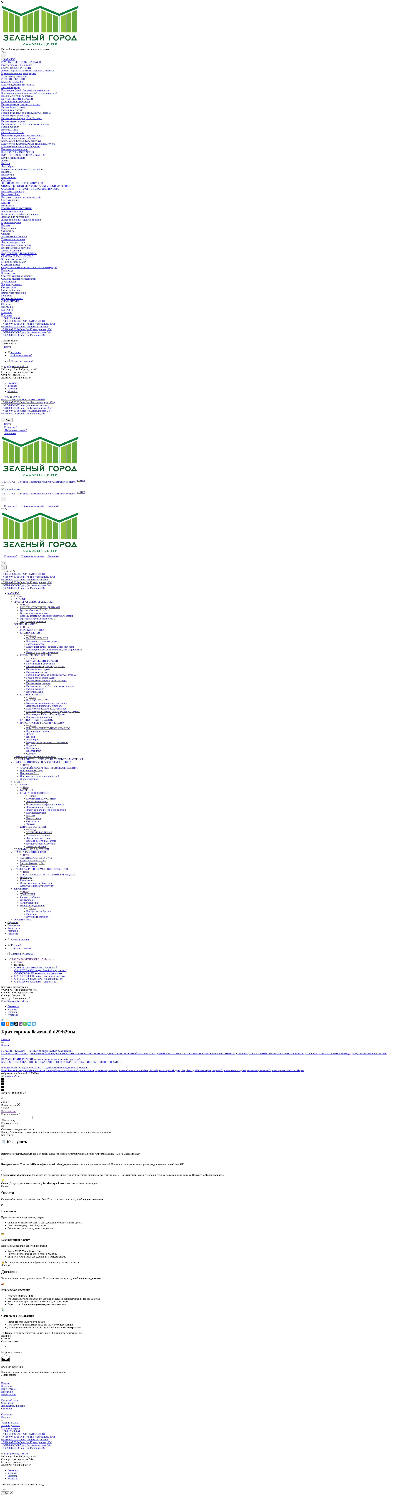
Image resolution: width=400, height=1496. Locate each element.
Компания (6, 1386)
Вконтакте (13, 383)
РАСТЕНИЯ (26, 790)
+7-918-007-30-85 (28, 323)
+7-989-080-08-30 (23, 335)
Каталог (5, 1383)
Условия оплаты (9, 1422)
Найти (5, 1493)
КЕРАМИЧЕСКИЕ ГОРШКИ (42, 660)
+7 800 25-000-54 (11, 318)
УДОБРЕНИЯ (27, 894)
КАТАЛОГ (19, 599)
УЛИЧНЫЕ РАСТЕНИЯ (39, 832)
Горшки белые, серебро (42, 1070)
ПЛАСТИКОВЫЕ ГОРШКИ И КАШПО (48, 728)
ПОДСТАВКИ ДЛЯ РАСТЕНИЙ (249, 1053)
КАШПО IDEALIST (37, 638)
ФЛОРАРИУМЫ (378, 1053)
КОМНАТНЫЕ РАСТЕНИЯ (41, 798)
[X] (16, 1024)
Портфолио (7, 1391)
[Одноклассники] (7, 1024)
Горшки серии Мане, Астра (141, 1070)
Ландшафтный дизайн (13, 1405)
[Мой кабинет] (2, 502)
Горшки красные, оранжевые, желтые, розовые (102, 1070)
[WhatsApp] (25, 1024)
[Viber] (20, 1024)
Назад (20, 596)
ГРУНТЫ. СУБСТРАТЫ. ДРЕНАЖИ (40, 607)
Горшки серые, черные (208, 1070)
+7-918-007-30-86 (26, 329)
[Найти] (3, 56)
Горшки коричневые (66, 1070)
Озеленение (7, 1403)
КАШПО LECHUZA (37, 700)
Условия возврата (10, 1428)
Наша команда (9, 1389)
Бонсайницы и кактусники (15, 1070)
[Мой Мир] (12, 1024)
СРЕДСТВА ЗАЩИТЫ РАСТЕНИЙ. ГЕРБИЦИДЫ (47, 874)
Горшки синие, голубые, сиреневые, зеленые (244, 1070)
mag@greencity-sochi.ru (16, 366)
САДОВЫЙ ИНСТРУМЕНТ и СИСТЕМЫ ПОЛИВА (49, 767)
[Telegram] (34, 1024)
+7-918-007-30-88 (25, 332)
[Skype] (29, 1024)
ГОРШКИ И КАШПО (32, 630)
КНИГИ (214, 1053)
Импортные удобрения (38, 911)
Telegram (12, 388)
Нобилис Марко (295, 1070)
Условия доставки (10, 1425)
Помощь (5, 1417)
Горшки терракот (277, 1070)
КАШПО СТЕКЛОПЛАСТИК (62, 1062)
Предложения (8, 1394)
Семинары (6, 1414)
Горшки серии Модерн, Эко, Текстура (176, 1070)
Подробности (8, 1111)
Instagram (12, 385)
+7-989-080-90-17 (25, 326)
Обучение (6, 1408)
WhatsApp (13, 391)
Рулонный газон (10, 1400)
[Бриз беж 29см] (10, 1076)
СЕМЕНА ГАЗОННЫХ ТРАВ (36, 857)
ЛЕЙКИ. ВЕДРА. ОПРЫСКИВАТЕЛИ (62, 1053)
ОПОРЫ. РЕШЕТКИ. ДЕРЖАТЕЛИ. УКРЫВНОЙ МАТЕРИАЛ (117, 1053)
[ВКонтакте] (3, 1024)
